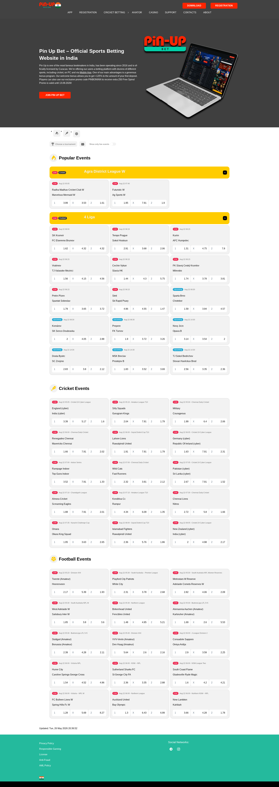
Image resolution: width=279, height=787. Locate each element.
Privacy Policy (46, 743)
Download (194, 5)
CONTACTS (189, 12)
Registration (224, 5)
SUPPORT (170, 12)
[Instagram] (178, 749)
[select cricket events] (66, 133)
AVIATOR (137, 12)
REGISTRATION (88, 12)
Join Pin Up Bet (55, 95)
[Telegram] (171, 749)
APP (70, 12)
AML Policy (45, 765)
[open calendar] (82, 144)
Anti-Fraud (44, 760)
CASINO (153, 12)
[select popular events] (56, 133)
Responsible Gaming (50, 749)
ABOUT (207, 12)
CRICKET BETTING (114, 12)
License (43, 754)
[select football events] (76, 133)
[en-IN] (41, 777)
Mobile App (85, 72)
